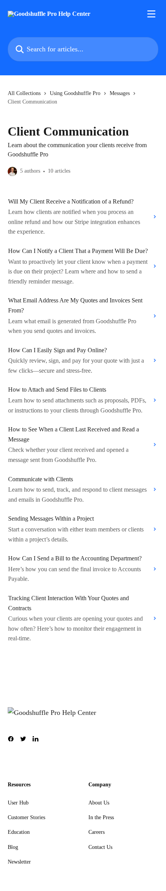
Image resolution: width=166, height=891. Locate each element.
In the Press (101, 817)
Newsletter (19, 862)
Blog (13, 847)
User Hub (18, 803)
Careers (96, 832)
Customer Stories (26, 817)
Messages (120, 93)
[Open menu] (151, 14)
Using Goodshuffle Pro (75, 93)
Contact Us (100, 847)
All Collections (24, 93)
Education (19, 832)
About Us (98, 803)
